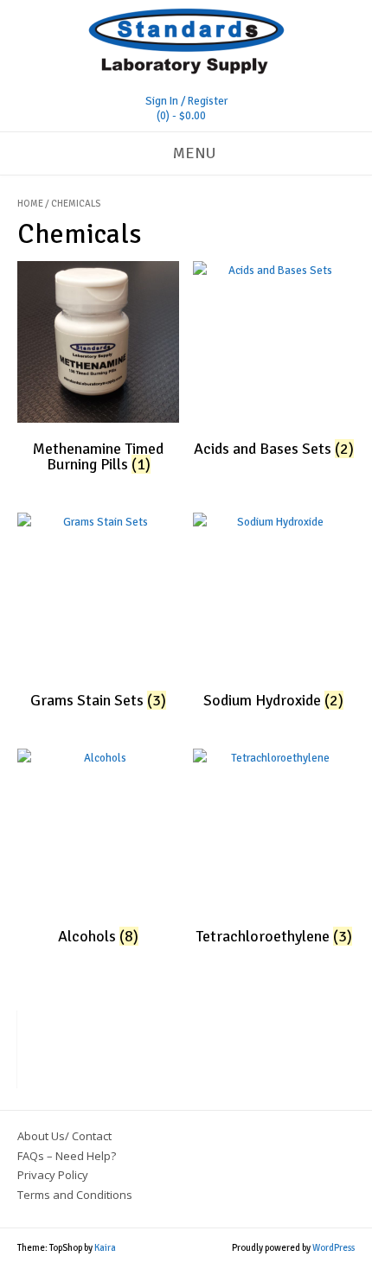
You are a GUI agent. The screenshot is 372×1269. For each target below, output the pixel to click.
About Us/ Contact (64, 1136)
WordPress (333, 1247)
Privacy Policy (52, 1175)
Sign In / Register (186, 101)
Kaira (105, 1247)
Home (30, 203)
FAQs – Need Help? (66, 1156)
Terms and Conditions (74, 1194)
